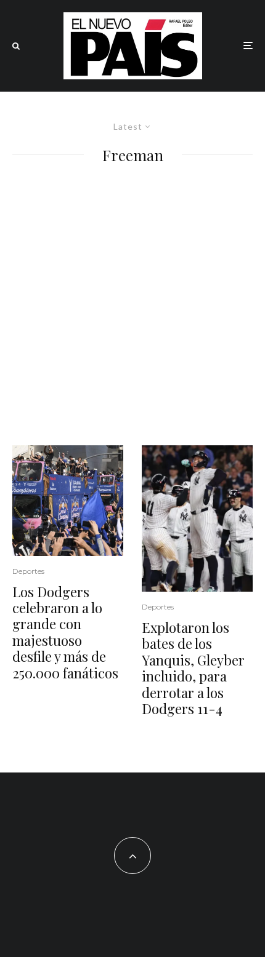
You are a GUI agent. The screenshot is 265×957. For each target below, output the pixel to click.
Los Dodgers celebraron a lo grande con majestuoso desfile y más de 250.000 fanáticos (65, 632)
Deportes (28, 571)
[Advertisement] (132, 307)
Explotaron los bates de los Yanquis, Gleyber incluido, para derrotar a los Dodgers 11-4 (193, 668)
